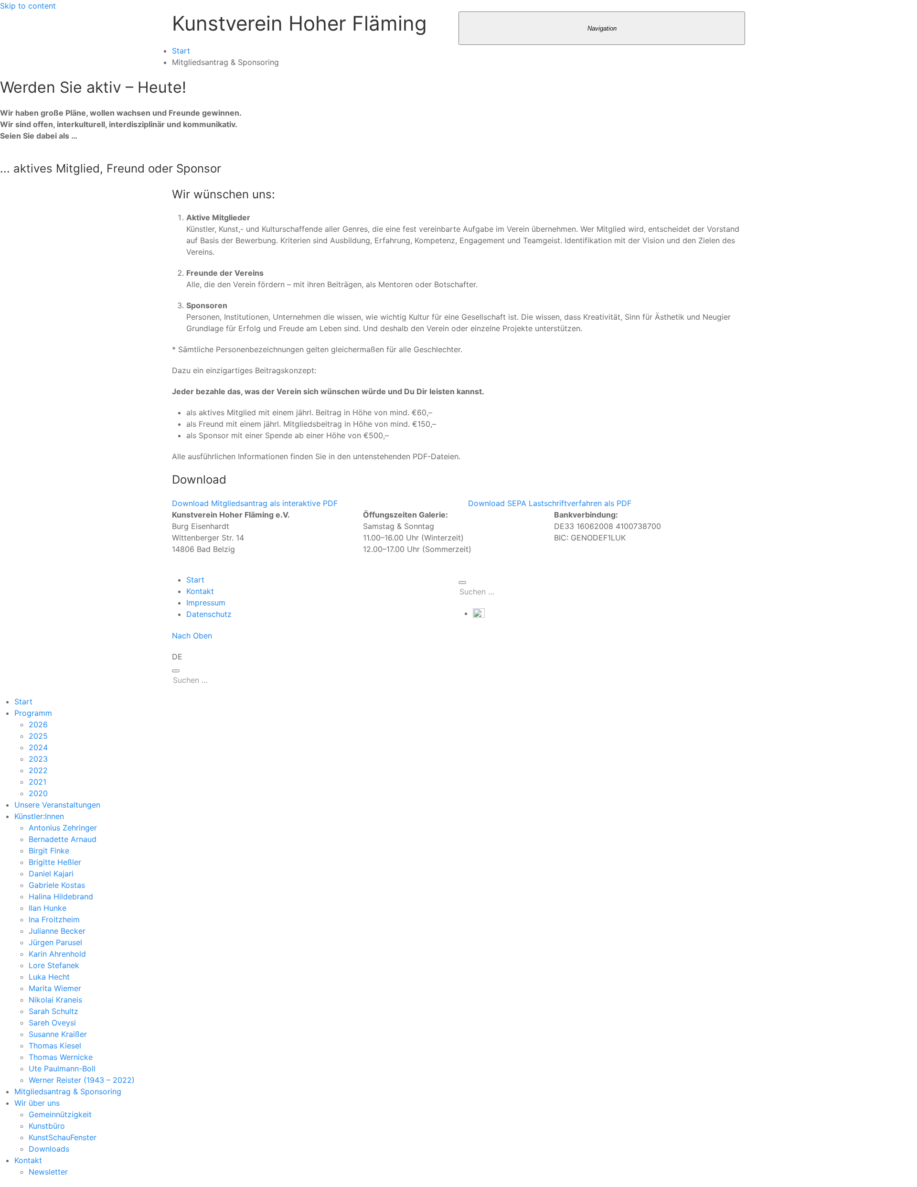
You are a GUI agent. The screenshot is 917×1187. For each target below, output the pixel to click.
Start (181, 50)
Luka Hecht (49, 977)
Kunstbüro (47, 1126)
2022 (38, 770)
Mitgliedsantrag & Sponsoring (67, 1091)
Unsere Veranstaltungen (57, 804)
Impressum (205, 602)
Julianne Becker (57, 931)
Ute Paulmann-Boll (62, 1068)
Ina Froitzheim (54, 919)
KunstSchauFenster (62, 1137)
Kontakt (200, 591)
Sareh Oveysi (52, 1022)
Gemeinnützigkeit (60, 1114)
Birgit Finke (49, 850)
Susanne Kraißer (58, 1034)
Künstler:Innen (39, 816)
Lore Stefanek (54, 965)
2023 (38, 759)
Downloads (49, 1149)
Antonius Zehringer (63, 827)
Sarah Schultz (53, 1011)
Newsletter (48, 1171)
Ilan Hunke (47, 908)
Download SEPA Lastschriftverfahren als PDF (549, 503)
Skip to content (28, 6)
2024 (38, 747)
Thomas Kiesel (55, 1045)
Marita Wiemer (55, 988)
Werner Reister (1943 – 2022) (82, 1080)
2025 (38, 736)
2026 (38, 724)
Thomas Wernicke (61, 1057)
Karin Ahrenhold (57, 954)
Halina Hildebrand (61, 896)
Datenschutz (209, 614)
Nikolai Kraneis (55, 999)
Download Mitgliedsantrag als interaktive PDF (255, 503)
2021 (37, 782)
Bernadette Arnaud (62, 839)
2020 (38, 793)
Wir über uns (37, 1103)
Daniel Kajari (51, 873)
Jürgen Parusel (55, 942)
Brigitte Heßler (55, 862)
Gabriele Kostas (57, 885)
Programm (33, 713)
